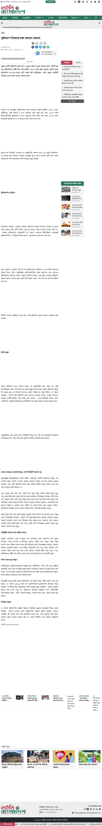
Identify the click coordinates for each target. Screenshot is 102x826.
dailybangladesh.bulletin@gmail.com (88, 813)
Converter (50, 2)
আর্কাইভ (49, 27)
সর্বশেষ (4, 27)
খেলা (44, 27)
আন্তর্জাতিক (27, 17)
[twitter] (83, 2)
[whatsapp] (48, 47)
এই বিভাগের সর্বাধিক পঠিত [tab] (72, 183)
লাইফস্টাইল (62, 17)
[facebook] (33, 47)
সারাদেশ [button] (38, 17)
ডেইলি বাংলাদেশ (47, 820)
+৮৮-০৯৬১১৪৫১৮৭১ (50, 812)
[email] (44, 47)
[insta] (94, 809)
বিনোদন (40, 27)
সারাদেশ (24, 27)
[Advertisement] (31, 93)
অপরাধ (51, 17)
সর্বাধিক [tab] (78, 62)
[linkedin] (91, 2)
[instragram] (87, 2)
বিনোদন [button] (74, 17)
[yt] (95, 2)
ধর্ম (96, 17)
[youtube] (100, 809)
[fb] (75, 2)
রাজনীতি (15, 17)
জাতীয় (5, 17)
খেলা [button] (86, 17)
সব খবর (71, 101)
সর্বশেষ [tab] (66, 62)
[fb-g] (79, 1)
